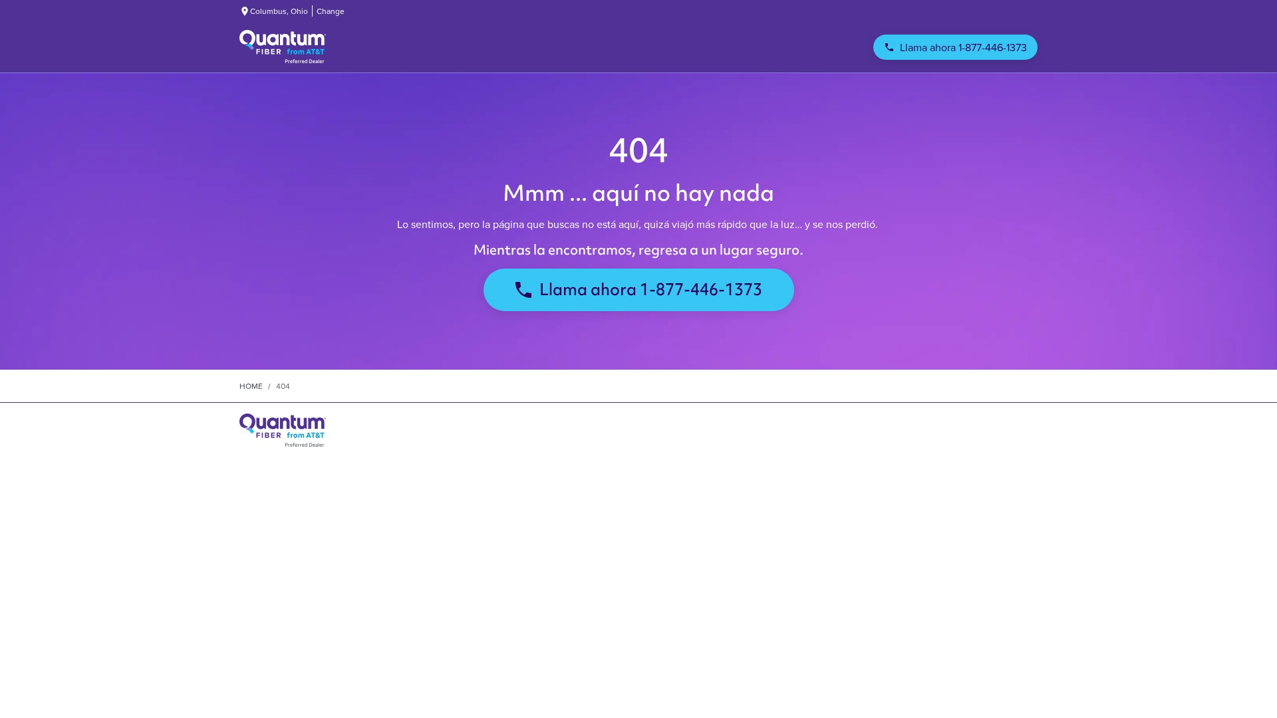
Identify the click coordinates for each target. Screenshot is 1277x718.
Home (251, 386)
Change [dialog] (331, 11)
